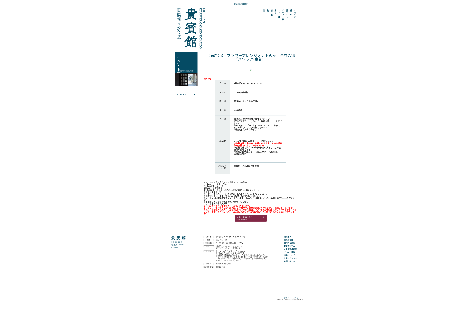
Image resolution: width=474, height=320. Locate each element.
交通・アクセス (291, 12)
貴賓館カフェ (276, 11)
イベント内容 (180, 94)
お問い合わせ (295, 12)
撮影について (287, 12)
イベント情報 (283, 12)
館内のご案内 (272, 10)
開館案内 (287, 237)
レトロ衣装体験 (279, 11)
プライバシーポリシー (292, 298)
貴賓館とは (268, 10)
